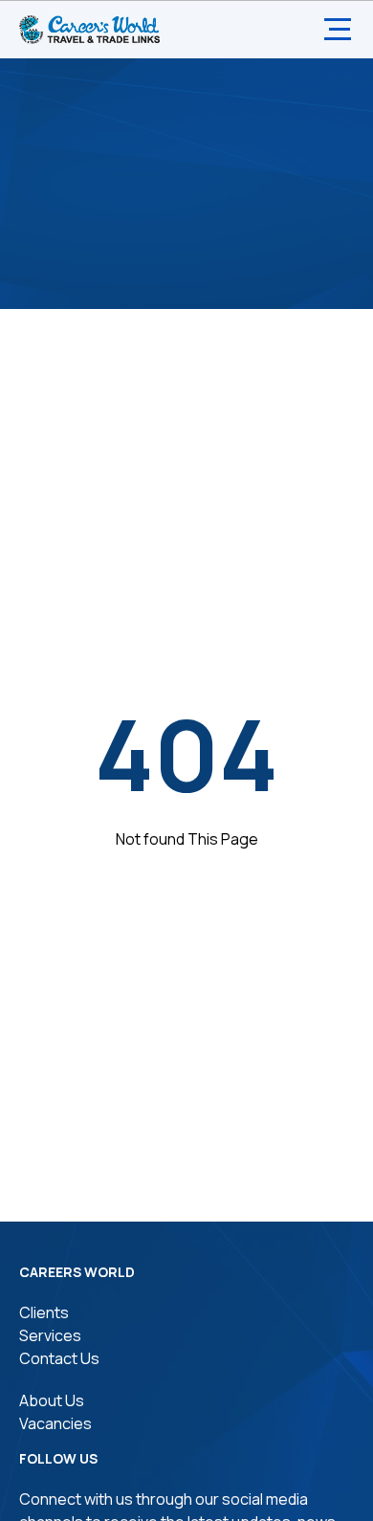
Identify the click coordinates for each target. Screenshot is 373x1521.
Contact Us (59, 1358)
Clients (44, 1312)
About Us (51, 1400)
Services (50, 1335)
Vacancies (55, 1423)
